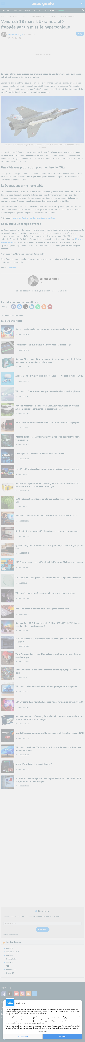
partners (17, 1010)
